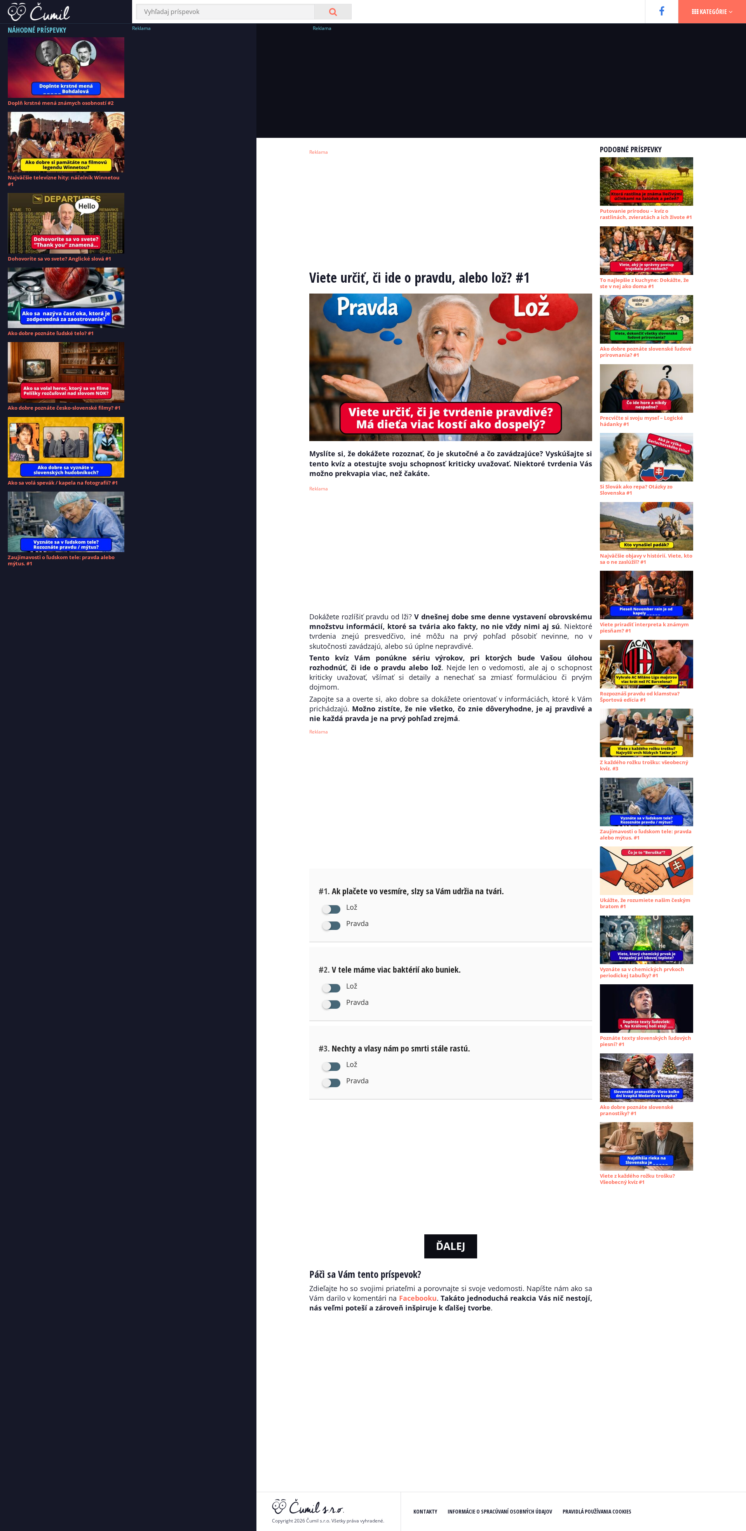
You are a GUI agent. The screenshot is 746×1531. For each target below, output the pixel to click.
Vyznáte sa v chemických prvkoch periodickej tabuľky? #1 (642, 972)
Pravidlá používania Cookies (597, 1511)
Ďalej (450, 1246)
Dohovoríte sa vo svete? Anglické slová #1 (59, 258)
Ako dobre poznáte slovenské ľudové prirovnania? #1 (646, 351)
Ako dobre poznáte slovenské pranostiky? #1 (636, 1110)
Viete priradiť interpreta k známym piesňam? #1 (644, 627)
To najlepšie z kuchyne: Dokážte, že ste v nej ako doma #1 (644, 283)
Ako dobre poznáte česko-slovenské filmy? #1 (64, 407)
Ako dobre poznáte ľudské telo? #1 (51, 333)
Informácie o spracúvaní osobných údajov (500, 1511)
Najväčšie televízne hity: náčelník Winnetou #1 (64, 180)
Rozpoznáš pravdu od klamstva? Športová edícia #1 (640, 696)
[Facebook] (661, 11)
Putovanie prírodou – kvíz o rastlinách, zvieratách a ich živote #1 (646, 214)
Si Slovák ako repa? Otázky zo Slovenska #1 (636, 489)
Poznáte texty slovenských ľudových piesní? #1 (645, 1041)
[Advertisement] (190, 149)
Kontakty (425, 1511)
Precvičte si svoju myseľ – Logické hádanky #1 (641, 420)
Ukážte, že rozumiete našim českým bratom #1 (645, 903)
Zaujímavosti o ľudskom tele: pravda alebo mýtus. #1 (61, 560)
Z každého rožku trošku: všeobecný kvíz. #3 (644, 765)
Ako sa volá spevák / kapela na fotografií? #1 (63, 482)
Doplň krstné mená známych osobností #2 (60, 102)
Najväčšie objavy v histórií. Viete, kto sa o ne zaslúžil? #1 (646, 558)
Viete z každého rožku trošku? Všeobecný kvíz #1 (637, 1178)
